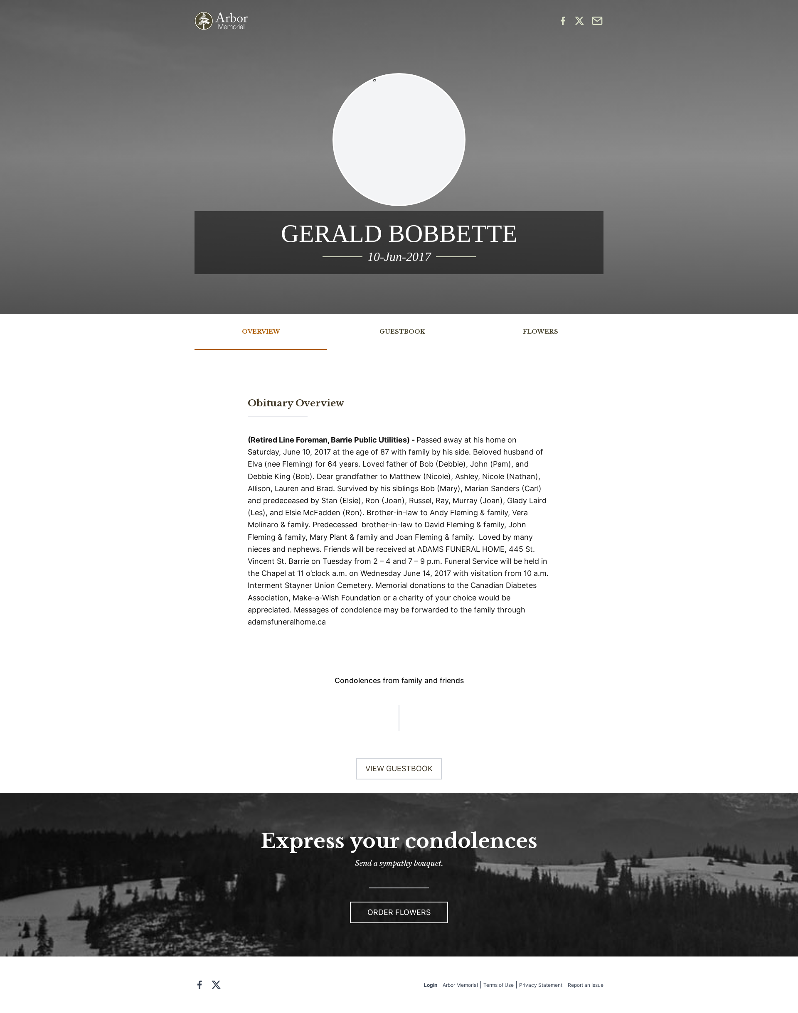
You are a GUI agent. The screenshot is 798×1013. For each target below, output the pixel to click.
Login (430, 985)
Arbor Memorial (460, 985)
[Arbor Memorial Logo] (221, 21)
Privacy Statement (540, 985)
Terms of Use (498, 985)
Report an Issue (585, 985)
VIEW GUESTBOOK (399, 768)
